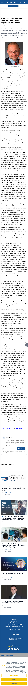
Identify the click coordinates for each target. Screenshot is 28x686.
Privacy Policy (14, 627)
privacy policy (5, 452)
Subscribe (20, 448)
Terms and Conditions (14, 629)
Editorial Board (14, 623)
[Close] (26, 658)
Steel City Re (19, 428)
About (14, 618)
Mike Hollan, (6, 577)
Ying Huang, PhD (13, 577)
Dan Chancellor (13, 605)
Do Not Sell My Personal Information (14, 626)
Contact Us (14, 621)
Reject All (14, 679)
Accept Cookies (14, 683)
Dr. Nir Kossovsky (5, 428)
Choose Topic (12, 6)
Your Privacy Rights (14, 631)
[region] (14, 671)
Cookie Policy (24, 672)
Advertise (14, 619)
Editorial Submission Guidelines (14, 624)
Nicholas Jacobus (7, 492)
